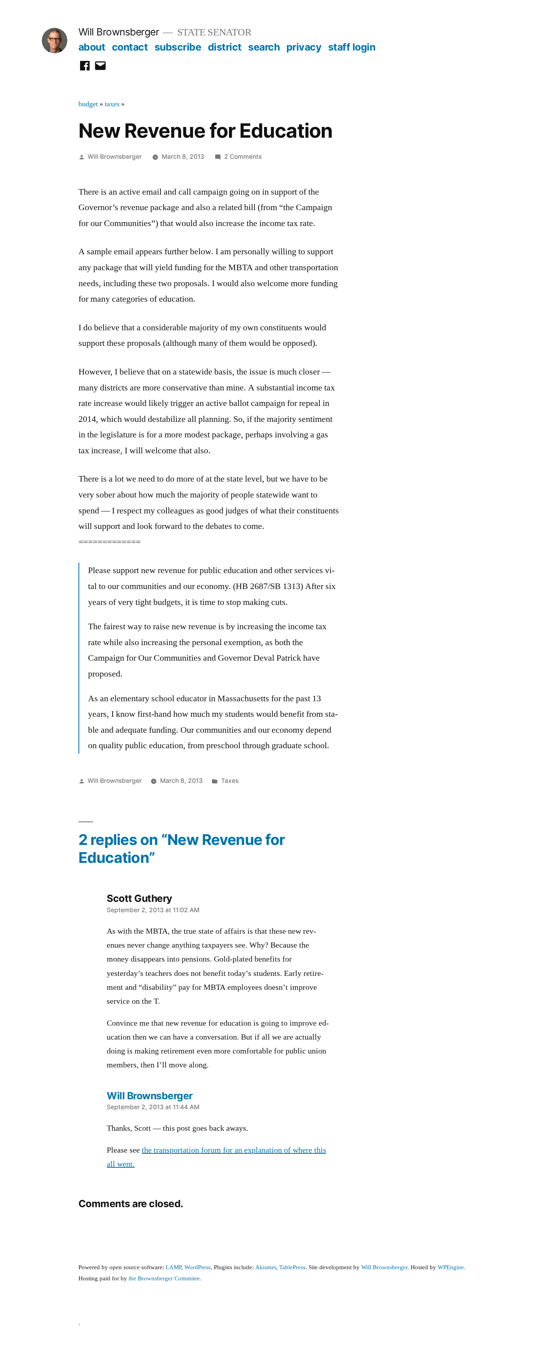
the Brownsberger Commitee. (165, 1278)
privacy (304, 47)
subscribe (178, 47)
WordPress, (198, 1267)
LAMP (173, 1267)
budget (88, 104)
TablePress (292, 1267)
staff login (352, 47)
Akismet (265, 1267)
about (92, 47)
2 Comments (243, 156)
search (264, 47)
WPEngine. (452, 1267)
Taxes (230, 780)
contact (130, 47)
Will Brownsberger (118, 32)
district (225, 47)
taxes (112, 104)
